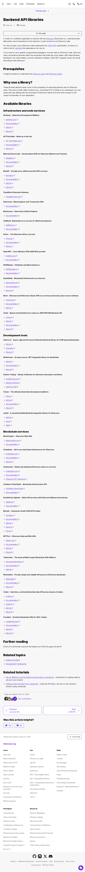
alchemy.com (12, 120)
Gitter (9, 425)
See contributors (24, 699)
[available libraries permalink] (2, 104)
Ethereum (50, 39)
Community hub (8, 813)
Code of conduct (41, 861)
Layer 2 (32, 797)
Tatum (9, 396)
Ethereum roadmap (36, 817)
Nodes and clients (13, 660)
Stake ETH (33, 793)
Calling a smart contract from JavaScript (22, 684)
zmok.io (10, 317)
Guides (32, 755)
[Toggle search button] (69, 4)
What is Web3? (8, 771)
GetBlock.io (11, 225)
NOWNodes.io (12, 269)
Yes (9, 725)
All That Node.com (14, 141)
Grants (59, 775)
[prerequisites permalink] (2, 69)
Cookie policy (36, 865)
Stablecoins (34, 771)
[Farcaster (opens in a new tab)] (40, 856)
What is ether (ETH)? (10, 763)
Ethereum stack (39, 74)
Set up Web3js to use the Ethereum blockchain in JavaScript (30, 677)
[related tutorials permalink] (2, 672)
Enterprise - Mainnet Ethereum (68, 786)
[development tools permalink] (2, 335)
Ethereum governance (37, 837)
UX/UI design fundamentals (66, 783)
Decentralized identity (37, 789)
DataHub (10, 502)
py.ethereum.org (13, 379)
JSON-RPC (52, 46)
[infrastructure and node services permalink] (2, 110)
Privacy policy (59, 861)
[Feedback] (80, 867)
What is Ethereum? (9, 759)
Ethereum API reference (16, 479)
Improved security (36, 821)
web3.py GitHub (13, 383)
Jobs (50, 861)
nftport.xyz (11, 540)
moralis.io (10, 515)
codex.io (10, 596)
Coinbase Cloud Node (15, 488)
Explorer (10, 604)
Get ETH (33, 763)
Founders (60, 791)
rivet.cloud (11, 300)
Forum (9, 531)
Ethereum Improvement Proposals (41, 833)
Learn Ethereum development (67, 771)
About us (14, 861)
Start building (61, 767)
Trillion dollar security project (40, 845)
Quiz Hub (6, 793)
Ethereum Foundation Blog (13, 841)
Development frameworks (16, 664)
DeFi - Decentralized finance (40, 778)
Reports (32, 841)
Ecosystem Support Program (13, 845)
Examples (10, 348)
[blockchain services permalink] (2, 431)
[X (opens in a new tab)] (45, 856)
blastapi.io (10, 158)
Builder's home (62, 755)
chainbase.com (12, 454)
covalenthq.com (13, 621)
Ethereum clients (55, 74)
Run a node (7, 783)
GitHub (9, 127)
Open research (35, 829)
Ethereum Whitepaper (37, 813)
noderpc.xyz (12, 256)
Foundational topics (63, 778)
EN (81, 4)
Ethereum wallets (9, 767)
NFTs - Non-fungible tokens (39, 775)
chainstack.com (13, 471)
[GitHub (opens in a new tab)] (34, 856)
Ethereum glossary (9, 801)
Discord (10, 131)
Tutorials (60, 759)
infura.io (10, 238)
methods (18, 48)
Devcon (6, 849)
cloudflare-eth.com (14, 197)
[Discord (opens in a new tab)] (50, 856)
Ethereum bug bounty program (13, 833)
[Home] (3, 4)
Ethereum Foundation (10, 837)
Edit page (21, 25)
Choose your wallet (36, 759)
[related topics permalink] (2, 655)
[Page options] (14, 25)
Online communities (9, 817)
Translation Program (10, 829)
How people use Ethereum (12, 797)
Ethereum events (9, 821)
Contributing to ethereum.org (13, 825)
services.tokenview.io (15, 562)
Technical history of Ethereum (40, 825)
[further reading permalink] (2, 642)
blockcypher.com (13, 440)
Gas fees (6, 778)
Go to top (76, 737)
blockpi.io (10, 175)
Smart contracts (8, 775)
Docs (9, 421)
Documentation (13, 123)
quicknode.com (13, 283)
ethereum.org (9, 744)
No (21, 725)
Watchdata (11, 579)
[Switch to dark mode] (74, 4)
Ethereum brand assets (26, 861)
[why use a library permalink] (2, 82)
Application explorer (37, 767)
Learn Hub (6, 755)
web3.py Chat (12, 387)
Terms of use (69, 861)
